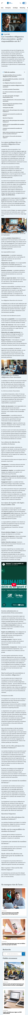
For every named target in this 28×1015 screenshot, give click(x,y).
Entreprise (4, 941)
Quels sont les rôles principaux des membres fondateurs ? (13, 110)
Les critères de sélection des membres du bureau (12, 92)
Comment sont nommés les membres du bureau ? (12, 114)
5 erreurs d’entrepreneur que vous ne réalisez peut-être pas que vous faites (13, 944)
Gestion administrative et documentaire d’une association (14, 100)
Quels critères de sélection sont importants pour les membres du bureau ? (13, 133)
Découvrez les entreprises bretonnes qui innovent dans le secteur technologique (13, 984)
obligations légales (20, 151)
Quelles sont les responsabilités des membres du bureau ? (13, 125)
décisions (11, 175)
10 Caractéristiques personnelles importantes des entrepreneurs (10, 913)
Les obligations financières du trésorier (12, 83)
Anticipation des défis (8, 107)
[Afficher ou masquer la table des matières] (20, 72)
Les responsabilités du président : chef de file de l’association (13, 79)
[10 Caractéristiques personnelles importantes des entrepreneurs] (14, 898)
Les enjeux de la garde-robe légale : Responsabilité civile (11, 96)
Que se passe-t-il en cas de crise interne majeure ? (12, 137)
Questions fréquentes (8, 118)
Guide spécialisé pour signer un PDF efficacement (12, 1012)
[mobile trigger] (2, 3)
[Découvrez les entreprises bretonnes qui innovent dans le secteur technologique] (14, 971)
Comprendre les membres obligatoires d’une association (13, 86)
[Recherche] (20, 3)
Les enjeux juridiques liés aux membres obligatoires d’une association (12, 75)
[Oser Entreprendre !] (10, 3)
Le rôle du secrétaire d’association (11, 89)
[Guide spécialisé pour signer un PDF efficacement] (14, 999)
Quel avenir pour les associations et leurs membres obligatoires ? (12, 104)
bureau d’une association (8, 166)
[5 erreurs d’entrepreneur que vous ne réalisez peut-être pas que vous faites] (14, 929)
